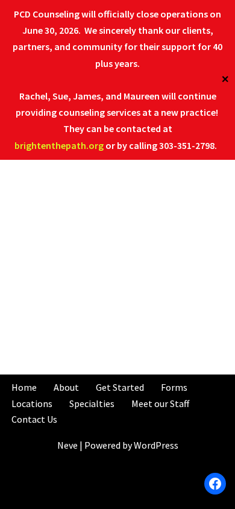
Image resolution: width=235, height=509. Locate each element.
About (66, 387)
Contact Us (34, 419)
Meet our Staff (160, 403)
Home (24, 387)
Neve (67, 445)
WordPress (156, 445)
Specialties (91, 403)
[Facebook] (215, 484)
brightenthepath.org (59, 145)
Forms (174, 387)
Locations (31, 403)
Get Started (120, 387)
